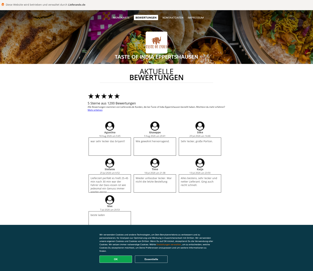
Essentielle (151, 259)
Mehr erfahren (95, 110)
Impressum (196, 17)
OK (116, 259)
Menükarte (121, 17)
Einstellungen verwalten (168, 244)
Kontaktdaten (172, 17)
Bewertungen (145, 17)
